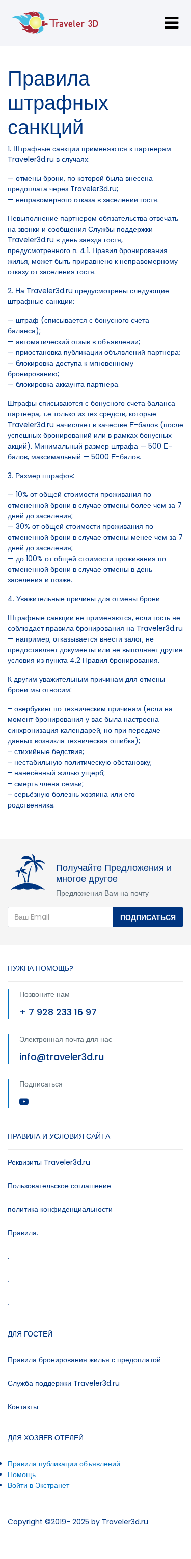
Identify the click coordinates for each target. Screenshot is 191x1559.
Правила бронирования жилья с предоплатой (84, 1360)
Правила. (23, 1233)
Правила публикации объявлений (64, 1464)
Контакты (23, 1407)
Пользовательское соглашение (59, 1186)
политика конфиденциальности (60, 1209)
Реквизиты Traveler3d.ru (49, 1162)
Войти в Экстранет (38, 1485)
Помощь (22, 1474)
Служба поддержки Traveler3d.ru (64, 1383)
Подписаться (148, 917)
